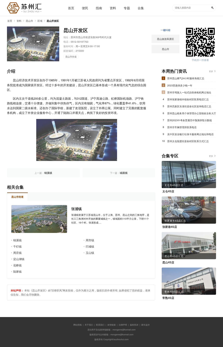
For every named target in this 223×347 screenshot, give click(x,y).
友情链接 (111, 324)
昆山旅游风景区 (165, 39)
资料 (19, 20)
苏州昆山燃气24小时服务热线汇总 (185, 78)
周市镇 (90, 240)
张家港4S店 (169, 227)
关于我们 (89, 324)
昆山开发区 (53, 20)
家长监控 (145, 324)
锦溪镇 (48, 173)
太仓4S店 (168, 191)
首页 (9, 20)
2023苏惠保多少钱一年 (179, 85)
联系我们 (100, 324)
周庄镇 (17, 253)
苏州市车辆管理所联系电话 (182, 127)
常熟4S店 (168, 298)
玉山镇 (90, 253)
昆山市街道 (71, 56)
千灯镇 (17, 246)
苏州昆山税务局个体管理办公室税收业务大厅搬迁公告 (191, 114)
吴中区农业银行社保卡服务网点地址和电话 (190, 134)
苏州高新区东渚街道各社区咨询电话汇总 (189, 106)
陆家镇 (17, 271)
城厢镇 (124, 173)
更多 (211, 71)
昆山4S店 (168, 262)
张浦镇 (76, 208)
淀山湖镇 (18, 259)
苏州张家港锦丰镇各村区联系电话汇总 (188, 99)
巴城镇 (90, 246)
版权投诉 (134, 324)
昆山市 (29, 20)
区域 (39, 20)
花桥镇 (17, 265)
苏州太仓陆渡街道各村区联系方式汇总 (188, 141)
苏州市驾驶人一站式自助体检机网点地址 (189, 92)
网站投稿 (77, 324)
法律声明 (123, 324)
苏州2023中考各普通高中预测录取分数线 (189, 120)
